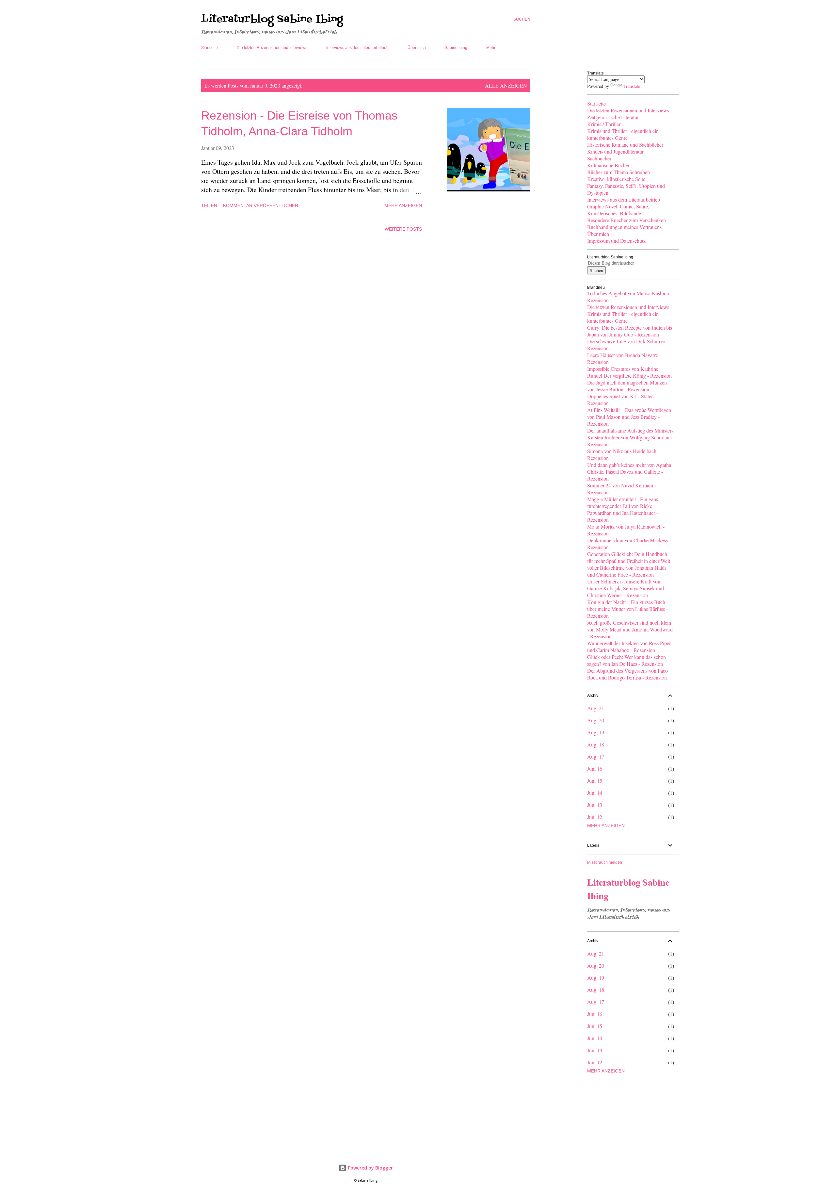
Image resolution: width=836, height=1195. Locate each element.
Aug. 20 (595, 720)
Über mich (417, 47)
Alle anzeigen (506, 85)
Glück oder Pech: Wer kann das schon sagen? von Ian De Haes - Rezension (626, 660)
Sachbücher (599, 158)
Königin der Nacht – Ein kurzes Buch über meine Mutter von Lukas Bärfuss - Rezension (627, 608)
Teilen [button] (209, 205)
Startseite (209, 47)
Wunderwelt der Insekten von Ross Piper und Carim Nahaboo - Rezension (629, 646)
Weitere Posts (403, 229)
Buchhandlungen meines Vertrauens (624, 226)
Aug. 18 (595, 744)
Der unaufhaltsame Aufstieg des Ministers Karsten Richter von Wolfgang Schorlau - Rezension (630, 437)
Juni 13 (594, 804)
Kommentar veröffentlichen (260, 205)
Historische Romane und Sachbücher (625, 144)
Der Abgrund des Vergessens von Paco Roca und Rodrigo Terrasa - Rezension (627, 674)
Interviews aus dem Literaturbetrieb (357, 47)
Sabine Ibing (456, 47)
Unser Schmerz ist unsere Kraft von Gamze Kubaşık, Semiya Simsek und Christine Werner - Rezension (625, 588)
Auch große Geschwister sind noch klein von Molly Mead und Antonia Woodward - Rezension (630, 629)
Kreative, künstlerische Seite (616, 178)
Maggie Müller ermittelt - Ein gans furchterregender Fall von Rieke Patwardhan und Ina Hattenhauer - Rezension (622, 509)
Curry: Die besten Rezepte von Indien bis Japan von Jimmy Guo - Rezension (629, 331)
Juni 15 (594, 780)
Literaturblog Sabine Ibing (272, 19)
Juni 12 (594, 816)
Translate (631, 86)
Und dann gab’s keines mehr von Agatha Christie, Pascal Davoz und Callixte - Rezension (629, 471)
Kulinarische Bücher (608, 165)
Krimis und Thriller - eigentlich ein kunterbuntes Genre (623, 134)
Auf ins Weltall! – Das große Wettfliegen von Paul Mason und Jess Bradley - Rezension (629, 416)
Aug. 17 (595, 756)
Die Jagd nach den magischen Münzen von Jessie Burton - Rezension (627, 386)
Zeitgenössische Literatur (613, 117)
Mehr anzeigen (403, 205)
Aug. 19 (595, 732)
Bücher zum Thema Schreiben (618, 172)
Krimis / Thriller (603, 124)
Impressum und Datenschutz (616, 240)
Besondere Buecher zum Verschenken (626, 220)
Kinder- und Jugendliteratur (615, 151)
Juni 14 (594, 792)
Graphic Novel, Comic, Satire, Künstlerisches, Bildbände (618, 210)
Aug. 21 (595, 708)
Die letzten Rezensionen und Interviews (272, 47)
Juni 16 (594, 768)
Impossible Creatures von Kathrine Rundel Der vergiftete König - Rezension (629, 372)
